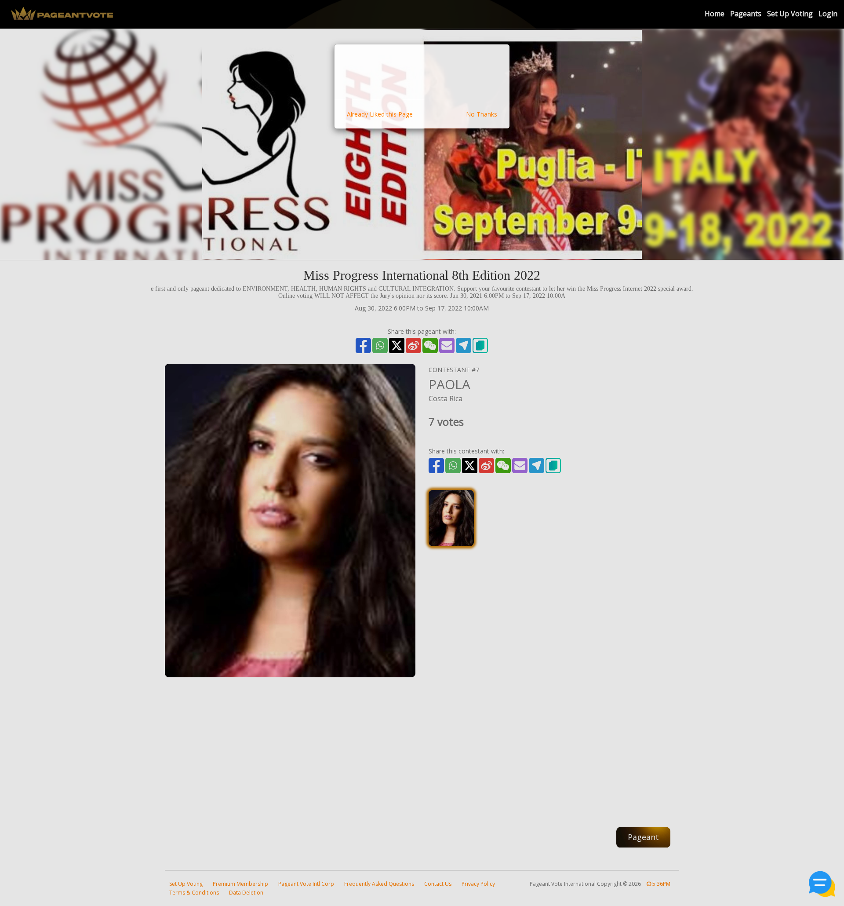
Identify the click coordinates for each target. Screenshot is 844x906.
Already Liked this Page (380, 114)
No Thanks (481, 114)
